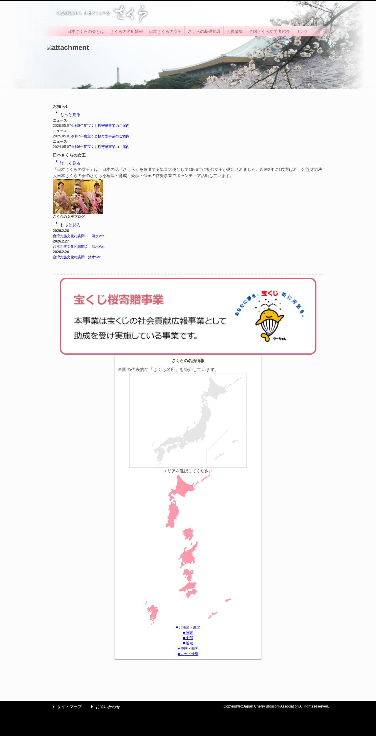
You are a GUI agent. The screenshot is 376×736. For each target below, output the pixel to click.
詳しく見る (66, 163)
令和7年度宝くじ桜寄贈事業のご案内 (100, 136)
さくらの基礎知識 (204, 31)
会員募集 (234, 31)
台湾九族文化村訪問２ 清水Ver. (79, 247)
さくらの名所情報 (126, 31)
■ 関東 (188, 633)
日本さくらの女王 (165, 31)
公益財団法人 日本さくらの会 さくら (101, 13)
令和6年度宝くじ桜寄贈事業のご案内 (100, 147)
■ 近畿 (188, 643)
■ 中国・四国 (188, 648)
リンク (302, 31)
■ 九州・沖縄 (188, 654)
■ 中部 (188, 638)
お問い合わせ (104, 706)
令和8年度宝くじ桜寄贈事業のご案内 (100, 126)
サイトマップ (66, 706)
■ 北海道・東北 (188, 627)
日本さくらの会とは (85, 31)
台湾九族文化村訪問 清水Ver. (77, 257)
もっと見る (66, 114)
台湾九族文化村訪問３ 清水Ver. (79, 236)
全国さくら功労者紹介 (269, 31)
